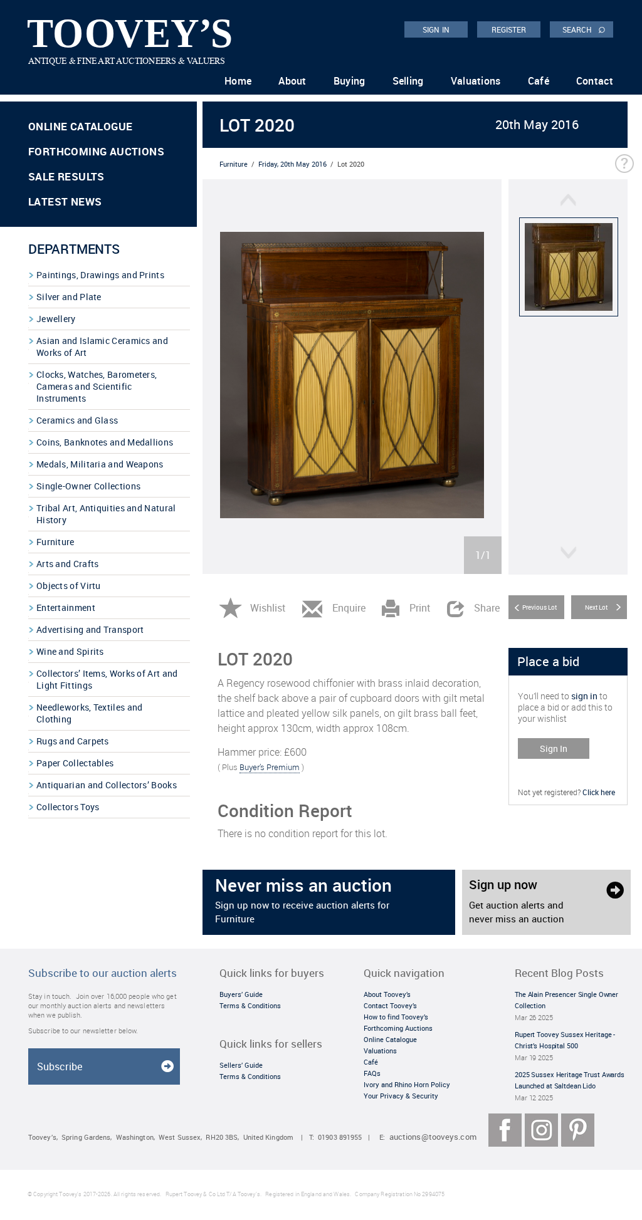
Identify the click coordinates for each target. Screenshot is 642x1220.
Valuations (476, 81)
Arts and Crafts (67, 564)
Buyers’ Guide (241, 994)
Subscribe (59, 1066)
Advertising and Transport (90, 629)
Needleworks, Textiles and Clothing (89, 713)
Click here (598, 792)
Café (538, 81)
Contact (594, 81)
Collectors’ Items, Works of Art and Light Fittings (107, 679)
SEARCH (584, 28)
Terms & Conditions (250, 1005)
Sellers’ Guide (241, 1065)
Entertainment (65, 607)
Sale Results (66, 176)
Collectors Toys (68, 807)
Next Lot (596, 607)
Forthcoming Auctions (96, 151)
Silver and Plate (69, 297)
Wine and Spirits (70, 651)
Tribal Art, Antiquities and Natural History (106, 514)
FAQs (372, 1073)
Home (237, 81)
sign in (584, 696)
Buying (350, 81)
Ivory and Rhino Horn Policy (407, 1084)
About (292, 81)
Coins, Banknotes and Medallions (104, 442)
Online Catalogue (80, 126)
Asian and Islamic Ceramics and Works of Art (102, 346)
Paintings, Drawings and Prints (100, 275)
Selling (408, 81)
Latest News (65, 201)
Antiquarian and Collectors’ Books (106, 785)
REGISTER (509, 29)
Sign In (553, 748)
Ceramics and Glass (77, 420)
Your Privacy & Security (401, 1095)
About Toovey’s (387, 994)
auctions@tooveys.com (432, 1137)
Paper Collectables (74, 763)
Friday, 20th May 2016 (292, 164)
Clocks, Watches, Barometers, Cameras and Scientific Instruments (96, 386)
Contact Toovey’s (390, 1005)
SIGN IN (436, 29)
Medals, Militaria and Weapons (100, 464)
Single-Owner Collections (88, 486)
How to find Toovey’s (396, 1016)
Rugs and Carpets (72, 741)
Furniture (55, 542)
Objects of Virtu (68, 586)
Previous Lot (539, 607)
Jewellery (56, 319)
